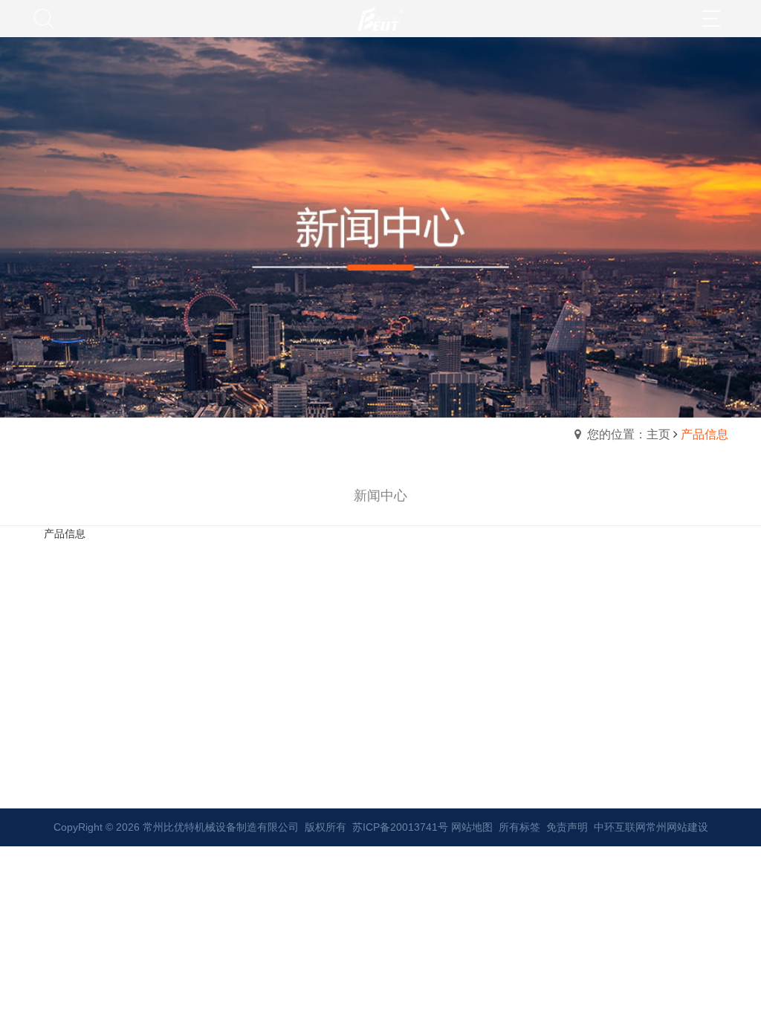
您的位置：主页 (628, 434)
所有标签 (519, 827)
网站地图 (472, 827)
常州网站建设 (677, 827)
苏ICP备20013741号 (400, 827)
